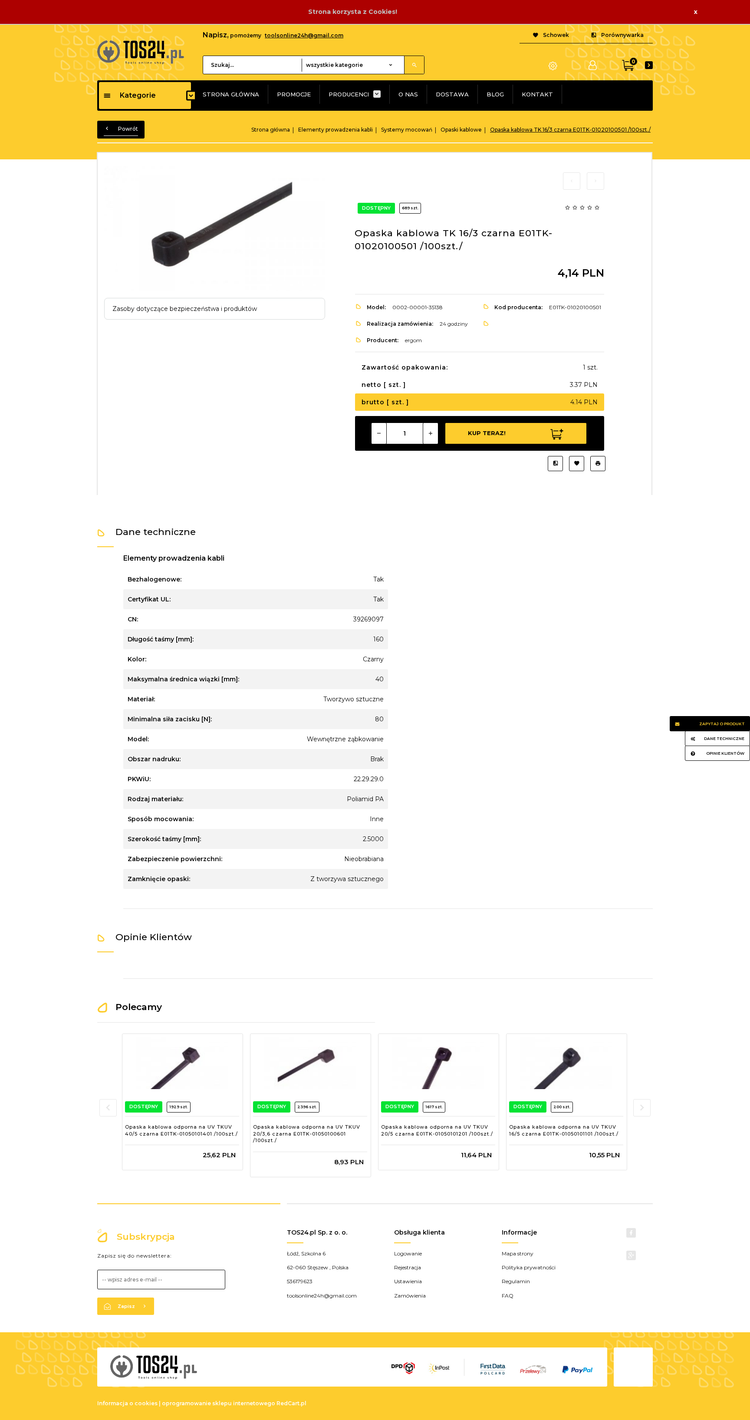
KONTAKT (537, 94)
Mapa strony (517, 1253)
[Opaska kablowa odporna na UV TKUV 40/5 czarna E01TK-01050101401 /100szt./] (182, 1063)
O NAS (408, 94)
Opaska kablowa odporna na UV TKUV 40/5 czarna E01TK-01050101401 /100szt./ (181, 1130)
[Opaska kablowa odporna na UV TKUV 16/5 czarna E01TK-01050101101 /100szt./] (566, 1063)
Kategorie (138, 95)
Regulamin (516, 1281)
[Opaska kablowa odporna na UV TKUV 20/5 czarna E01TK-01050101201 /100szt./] (438, 1063)
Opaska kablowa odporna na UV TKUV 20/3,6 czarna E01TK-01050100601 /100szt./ (306, 1133)
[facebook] (631, 1233)
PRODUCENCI (349, 94)
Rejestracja (407, 1267)
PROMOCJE (294, 94)
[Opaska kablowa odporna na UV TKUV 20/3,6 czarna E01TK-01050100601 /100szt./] (310, 1063)
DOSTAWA (452, 94)
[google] (631, 1255)
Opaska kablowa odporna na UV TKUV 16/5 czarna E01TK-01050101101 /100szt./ (563, 1130)
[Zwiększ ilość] (430, 433)
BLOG (495, 94)
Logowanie (408, 1253)
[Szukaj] (414, 65)
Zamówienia (410, 1295)
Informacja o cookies (127, 1403)
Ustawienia (408, 1281)
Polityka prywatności (529, 1267)
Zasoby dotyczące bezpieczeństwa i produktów (184, 309)
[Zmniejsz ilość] (379, 433)
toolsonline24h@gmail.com (304, 35)
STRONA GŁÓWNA (231, 94)
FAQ (507, 1295)
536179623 (299, 1281)
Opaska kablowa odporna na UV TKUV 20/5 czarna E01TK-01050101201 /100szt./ (437, 1130)
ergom (413, 340)
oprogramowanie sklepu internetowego (218, 1403)
